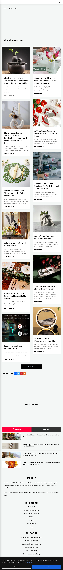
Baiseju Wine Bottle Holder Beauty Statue (16, 244)
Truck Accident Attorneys (31, 510)
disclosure (50, 492)
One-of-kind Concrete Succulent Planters (44, 237)
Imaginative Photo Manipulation (31, 537)
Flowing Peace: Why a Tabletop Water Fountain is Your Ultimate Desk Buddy (16, 80)
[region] (31, 563)
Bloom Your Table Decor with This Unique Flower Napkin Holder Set (45, 80)
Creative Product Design (31, 547)
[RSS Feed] (24, 373)
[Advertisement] (31, 25)
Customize (16, 566)
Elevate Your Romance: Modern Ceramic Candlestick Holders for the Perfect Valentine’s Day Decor (16, 138)
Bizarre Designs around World (31, 544)
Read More (16, 60)
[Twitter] (18, 373)
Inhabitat (31, 520)
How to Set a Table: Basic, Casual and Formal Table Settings (15, 296)
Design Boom (31, 523)
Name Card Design (31, 551)
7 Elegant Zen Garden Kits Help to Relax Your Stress (45, 287)
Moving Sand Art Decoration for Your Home (46, 339)
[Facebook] (15, 373)
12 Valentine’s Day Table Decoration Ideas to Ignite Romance (45, 133)
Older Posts (31, 367)
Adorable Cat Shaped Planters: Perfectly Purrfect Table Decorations (46, 186)
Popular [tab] (18, 429)
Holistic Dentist (31, 507)
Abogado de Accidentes (31, 513)
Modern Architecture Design (31, 554)
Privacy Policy (29, 562)
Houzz (32, 527)
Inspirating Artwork (31, 541)
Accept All (46, 566)
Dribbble (31, 517)
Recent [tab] (47, 429)
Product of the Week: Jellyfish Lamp (13, 347)
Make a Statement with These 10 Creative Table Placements (14, 193)
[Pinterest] (21, 373)
